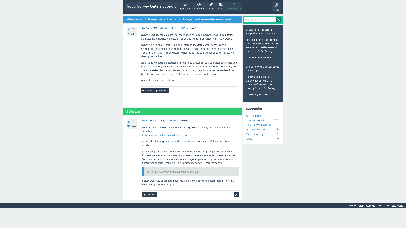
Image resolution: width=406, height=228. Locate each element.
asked (143, 28)
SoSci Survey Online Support (151, 6)
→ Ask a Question (257, 94)
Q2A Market (397, 205)
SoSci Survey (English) (258, 125)
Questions (185, 8)
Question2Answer (367, 205)
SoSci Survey (170, 121)
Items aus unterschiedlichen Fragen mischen (167, 135)
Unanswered (199, 8)
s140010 (181, 28)
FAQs (249, 138)
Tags (211, 8)
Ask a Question (234, 8)
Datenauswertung (256, 129)
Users (221, 8)
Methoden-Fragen (256, 134)
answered (146, 121)
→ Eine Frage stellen (258, 57)
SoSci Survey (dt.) (167, 28)
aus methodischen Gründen (180, 141)
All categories (253, 115)
